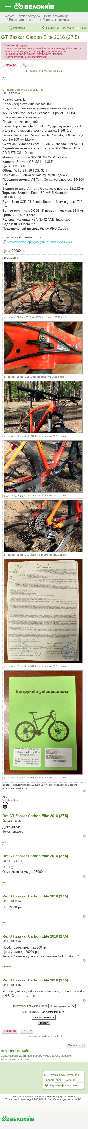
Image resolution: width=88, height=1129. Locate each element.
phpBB (31, 1096)
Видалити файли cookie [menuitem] (63, 1085)
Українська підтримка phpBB (65, 1099)
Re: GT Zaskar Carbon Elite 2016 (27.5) (35, 816)
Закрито (9, 65)
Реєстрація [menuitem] (67, 27)
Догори (84, 791)
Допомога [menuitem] (19, 27)
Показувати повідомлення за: (30, 1005)
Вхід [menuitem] (83, 27)
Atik (4, 797)
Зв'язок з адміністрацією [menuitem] (64, 1074)
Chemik (6, 966)
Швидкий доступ (4, 28)
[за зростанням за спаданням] (44, 1017)
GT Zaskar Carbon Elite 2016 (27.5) (40, 37)
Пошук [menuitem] (50, 27)
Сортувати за (30, 1011)
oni (4, 77)
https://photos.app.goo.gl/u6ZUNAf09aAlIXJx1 (39, 242)
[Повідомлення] (3, 93)
